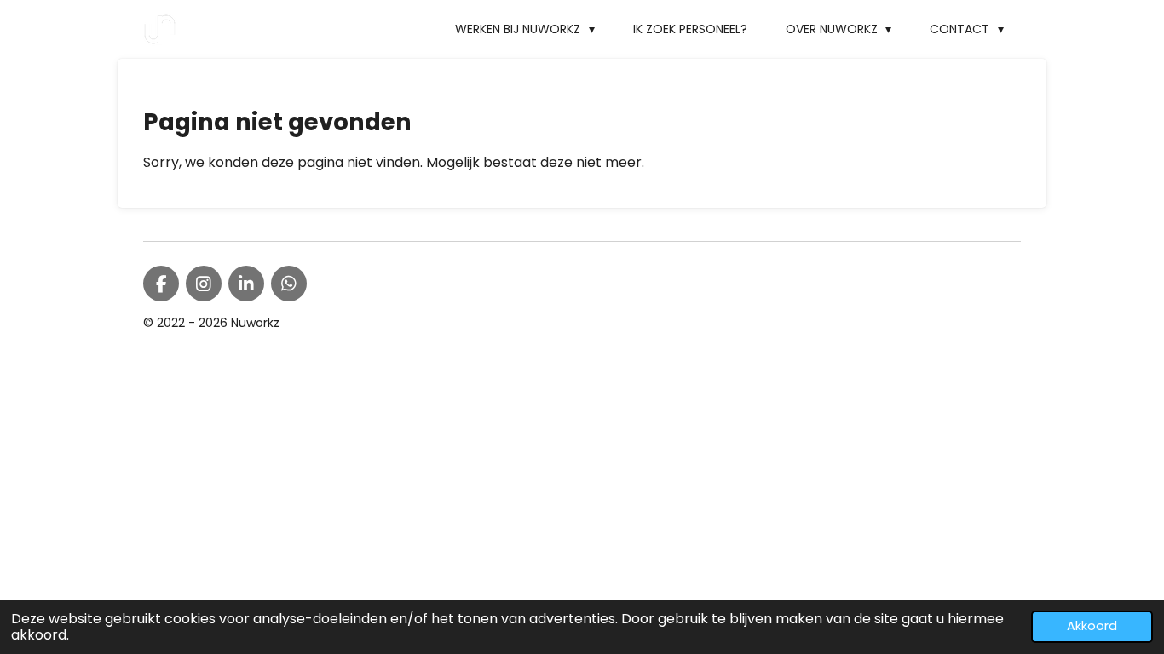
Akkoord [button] (1092, 625)
